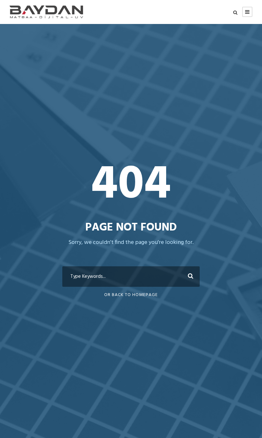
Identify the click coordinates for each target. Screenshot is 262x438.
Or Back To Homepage (131, 295)
